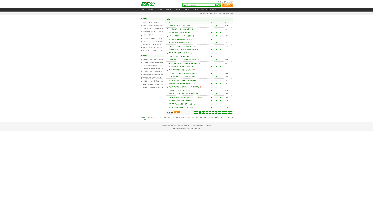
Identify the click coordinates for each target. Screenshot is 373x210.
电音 (201, 13)
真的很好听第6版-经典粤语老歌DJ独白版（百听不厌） (184, 87)
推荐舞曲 (204, 10)
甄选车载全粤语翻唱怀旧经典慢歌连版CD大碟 (182, 83)
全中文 (215, 13)
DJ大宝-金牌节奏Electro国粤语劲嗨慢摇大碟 (181, 36)
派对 (188, 117)
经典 (184, 117)
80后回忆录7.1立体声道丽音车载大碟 (152, 50)
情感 (212, 117)
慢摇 (180, 117)
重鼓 (145, 119)
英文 (208, 13)
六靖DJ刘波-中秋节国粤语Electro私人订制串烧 (182, 46)
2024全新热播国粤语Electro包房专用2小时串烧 (182, 76)
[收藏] (216, 26)
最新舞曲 (195, 10)
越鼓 (220, 117)
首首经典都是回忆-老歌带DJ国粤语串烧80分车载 (182, 80)
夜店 (193, 117)
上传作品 (227, 5)
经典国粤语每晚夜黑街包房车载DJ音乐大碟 (181, 107)
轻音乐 (211, 13)
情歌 (165, 117)
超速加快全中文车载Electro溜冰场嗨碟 (153, 47)
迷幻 (205, 117)
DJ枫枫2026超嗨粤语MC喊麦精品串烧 (179, 25)
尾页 (230, 112)
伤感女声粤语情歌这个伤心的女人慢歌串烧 (181, 70)
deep (229, 117)
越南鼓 (227, 13)
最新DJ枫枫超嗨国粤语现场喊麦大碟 (179, 32)
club (177, 117)
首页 (143, 10)
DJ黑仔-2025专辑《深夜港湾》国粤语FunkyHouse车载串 (185, 63)
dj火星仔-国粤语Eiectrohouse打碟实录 (179, 56)
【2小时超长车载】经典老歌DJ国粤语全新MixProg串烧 (184, 97)
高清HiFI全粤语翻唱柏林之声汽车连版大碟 (181, 66)
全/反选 (170, 112)
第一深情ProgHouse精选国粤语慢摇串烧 (180, 39)
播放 (177, 112)
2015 (216, 117)
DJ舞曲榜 (213, 10)
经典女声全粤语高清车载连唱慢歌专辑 (180, 100)
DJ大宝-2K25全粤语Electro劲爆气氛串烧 (180, 53)
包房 (160, 117)
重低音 (231, 13)
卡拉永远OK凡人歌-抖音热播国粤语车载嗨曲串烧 (183, 73)
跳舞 (197, 117)
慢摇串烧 (159, 10)
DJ (149, 4)
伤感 (173, 117)
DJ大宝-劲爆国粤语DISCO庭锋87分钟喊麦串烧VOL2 (184, 59)
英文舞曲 (186, 10)
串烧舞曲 (150, 10)
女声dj (204, 13)
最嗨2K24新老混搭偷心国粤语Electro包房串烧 (182, 104)
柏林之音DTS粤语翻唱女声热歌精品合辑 (180, 42)
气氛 (201, 117)
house (148, 117)
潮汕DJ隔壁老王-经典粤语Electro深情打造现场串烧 (183, 49)
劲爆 (152, 117)
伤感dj (223, 13)
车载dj (219, 13)
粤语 (169, 117)
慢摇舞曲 (177, 10)
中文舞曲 (168, 10)
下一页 (224, 112)
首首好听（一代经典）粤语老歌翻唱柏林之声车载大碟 (184, 93)
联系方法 (208, 125)
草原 (225, 117)
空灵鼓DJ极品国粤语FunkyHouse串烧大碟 (181, 29)
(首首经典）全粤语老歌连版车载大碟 (179, 90)
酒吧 (156, 117)
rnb (209, 117)
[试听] (212, 26)
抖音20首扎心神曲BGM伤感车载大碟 (152, 25)
